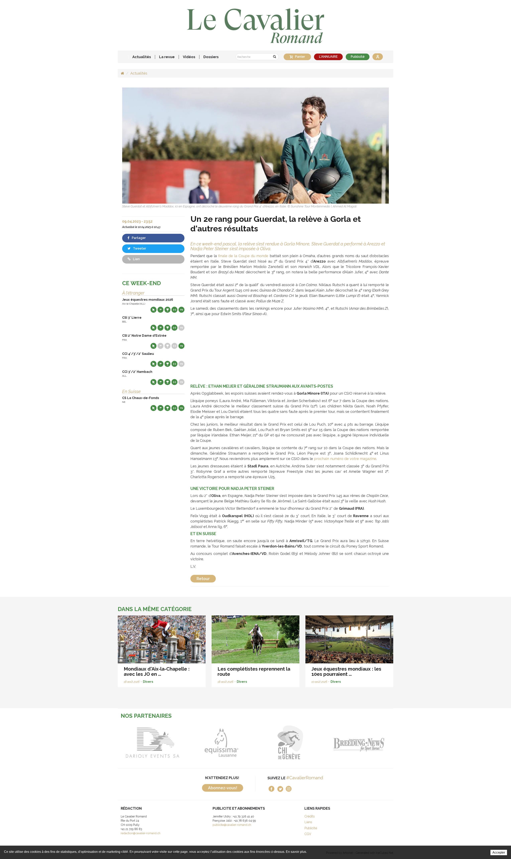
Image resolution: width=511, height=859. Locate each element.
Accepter (498, 852)
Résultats (167, 310)
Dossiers (211, 57)
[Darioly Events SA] (140, 742)
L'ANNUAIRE (328, 57)
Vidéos (189, 57)
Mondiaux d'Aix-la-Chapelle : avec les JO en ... (157, 671)
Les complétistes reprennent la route (254, 671)
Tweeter (139, 248)
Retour (203, 578)
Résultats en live (174, 310)
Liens (308, 822)
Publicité (357, 57)
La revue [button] (167, 57)
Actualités (141, 57)
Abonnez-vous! (222, 787)
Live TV (181, 310)
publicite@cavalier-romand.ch (232, 824)
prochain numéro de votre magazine (345, 459)
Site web (153, 310)
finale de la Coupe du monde (243, 256)
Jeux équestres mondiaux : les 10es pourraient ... (346, 671)
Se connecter (377, 56)
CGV (307, 834)
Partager (138, 238)
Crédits (309, 816)
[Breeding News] (346, 742)
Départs (160, 310)
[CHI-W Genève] (278, 742)
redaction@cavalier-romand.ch (140, 833)
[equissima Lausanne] (209, 742)
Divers (148, 682)
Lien (136, 259)
